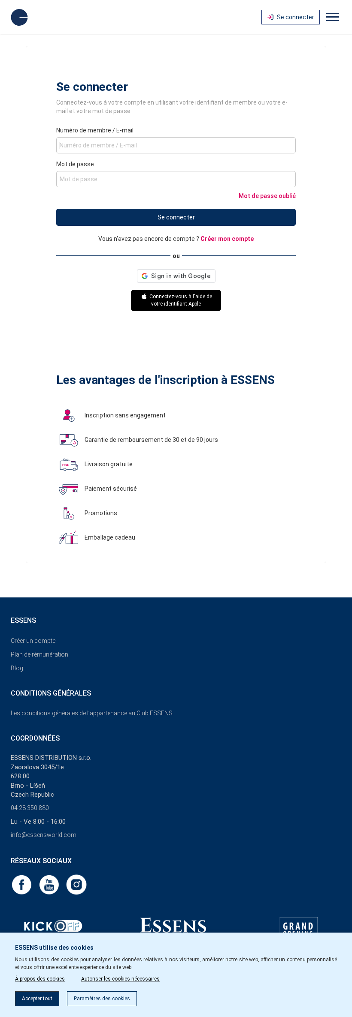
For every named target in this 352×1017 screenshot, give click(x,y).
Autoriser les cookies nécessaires (120, 979)
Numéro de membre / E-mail (95, 130)
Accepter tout (37, 999)
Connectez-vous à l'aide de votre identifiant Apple (180, 300)
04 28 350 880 (30, 807)
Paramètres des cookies (102, 999)
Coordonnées (35, 738)
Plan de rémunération (39, 654)
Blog (17, 668)
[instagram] (76, 884)
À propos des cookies (40, 979)
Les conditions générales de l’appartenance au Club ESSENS (92, 713)
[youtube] (49, 884)
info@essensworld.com (43, 834)
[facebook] (22, 884)
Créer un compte (33, 640)
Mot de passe (75, 164)
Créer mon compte (227, 238)
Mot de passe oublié (267, 195)
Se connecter (176, 217)
